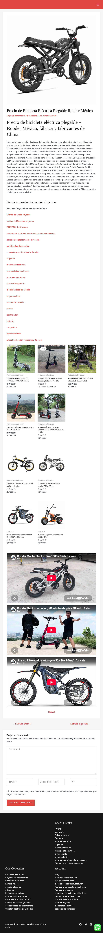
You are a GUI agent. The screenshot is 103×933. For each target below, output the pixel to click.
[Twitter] (85, 924)
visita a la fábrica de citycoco (20, 221)
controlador (12, 315)
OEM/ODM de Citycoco (17, 227)
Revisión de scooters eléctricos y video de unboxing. (31, 233)
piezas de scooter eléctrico (67, 899)
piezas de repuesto (15, 283)
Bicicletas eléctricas (14, 881)
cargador (11, 327)
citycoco (11, 258)
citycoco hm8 (61, 857)
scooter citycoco (63, 902)
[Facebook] (80, 924)
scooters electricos (16, 277)
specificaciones (14, 333)
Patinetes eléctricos (14, 874)
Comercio (59, 832)
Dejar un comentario (16, 116)
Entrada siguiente (80, 724)
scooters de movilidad (65, 909)
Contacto (59, 838)
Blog (57, 874)
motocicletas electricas (18, 271)
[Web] (83, 782)
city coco (9, 890)
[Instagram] (91, 924)
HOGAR (51, 712)
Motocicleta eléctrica (65, 851)
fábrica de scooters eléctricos (69, 863)
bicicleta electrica (63, 847)
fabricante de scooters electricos (70, 887)
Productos (32, 116)
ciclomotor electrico (64, 906)
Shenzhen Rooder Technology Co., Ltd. (24, 340)
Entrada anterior (22, 724)
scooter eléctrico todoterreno (19, 906)
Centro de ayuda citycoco (18, 215)
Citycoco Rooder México (16, 877)
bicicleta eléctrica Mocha (18, 290)
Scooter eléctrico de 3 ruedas (19, 909)
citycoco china (13, 296)
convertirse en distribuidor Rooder (23, 252)
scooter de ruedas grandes (17, 902)
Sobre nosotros (62, 835)
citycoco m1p (61, 854)
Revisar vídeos (12, 884)
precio (10, 308)
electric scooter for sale (66, 877)
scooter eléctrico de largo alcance (71, 860)
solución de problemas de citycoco (23, 240)
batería (10, 321)
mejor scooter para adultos (18, 899)
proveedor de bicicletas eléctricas (70, 893)
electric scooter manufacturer (69, 884)
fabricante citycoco (64, 890)
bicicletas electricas (16, 265)
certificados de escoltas (18, 246)
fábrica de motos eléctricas (67, 896)
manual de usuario (15, 302)
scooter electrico (63, 841)
